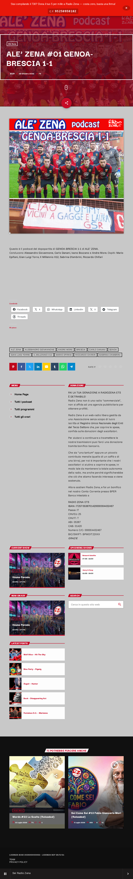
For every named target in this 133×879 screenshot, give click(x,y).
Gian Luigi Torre (20, 355)
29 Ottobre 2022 (25, 73)
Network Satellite (89, 555)
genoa (113, 349)
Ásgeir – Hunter (31, 683)
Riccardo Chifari (85, 355)
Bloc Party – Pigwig (32, 669)
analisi (75, 806)
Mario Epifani (64, 355)
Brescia (81, 349)
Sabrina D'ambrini (109, 355)
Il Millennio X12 (43, 355)
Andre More (65, 349)
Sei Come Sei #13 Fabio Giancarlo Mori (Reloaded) (96, 815)
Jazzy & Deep (87, 570)
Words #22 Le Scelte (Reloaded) (33, 817)
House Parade (21, 577)
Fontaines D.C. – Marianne (36, 712)
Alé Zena (12, 43)
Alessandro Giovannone (40, 349)
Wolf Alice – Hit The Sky (35, 654)
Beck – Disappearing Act (35, 698)
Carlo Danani (97, 349)
